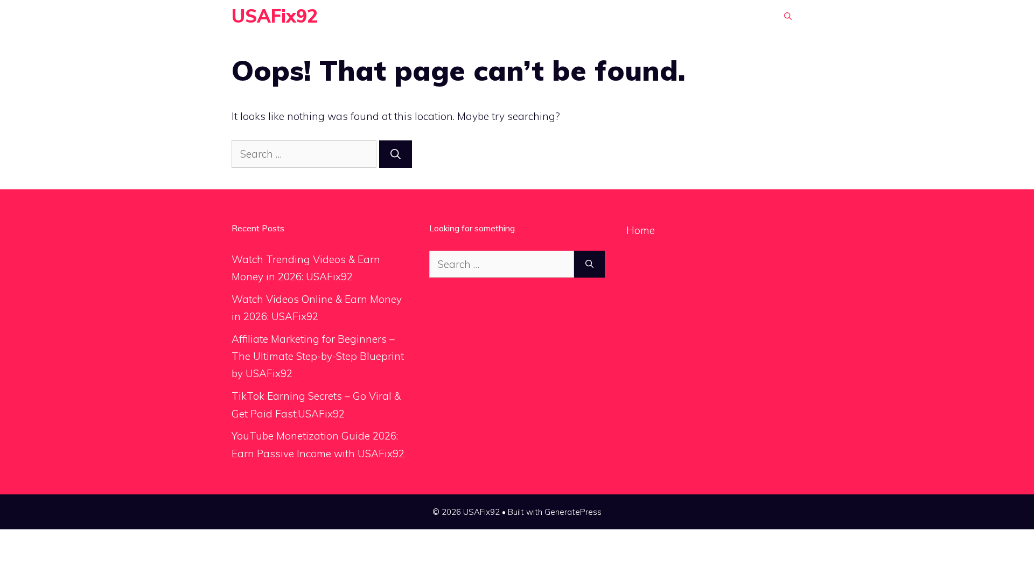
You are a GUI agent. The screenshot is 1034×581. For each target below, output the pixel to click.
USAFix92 (275, 15)
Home (640, 230)
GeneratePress (573, 512)
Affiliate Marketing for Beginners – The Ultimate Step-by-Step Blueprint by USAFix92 (318, 356)
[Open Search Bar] (787, 16)
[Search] (395, 154)
